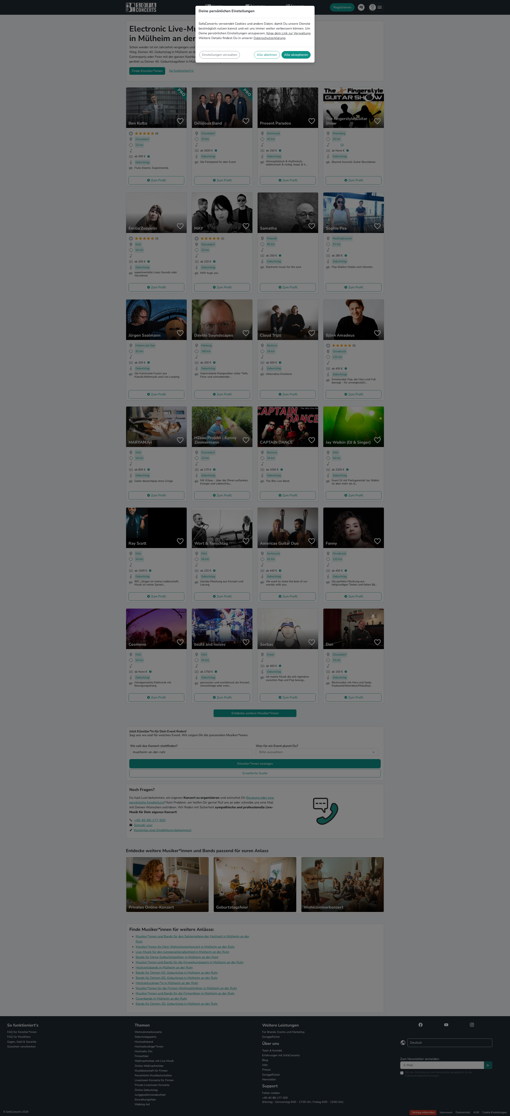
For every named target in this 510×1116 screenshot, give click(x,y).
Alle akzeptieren (296, 55)
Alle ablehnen (267, 55)
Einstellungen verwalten (219, 55)
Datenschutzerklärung (269, 38)
